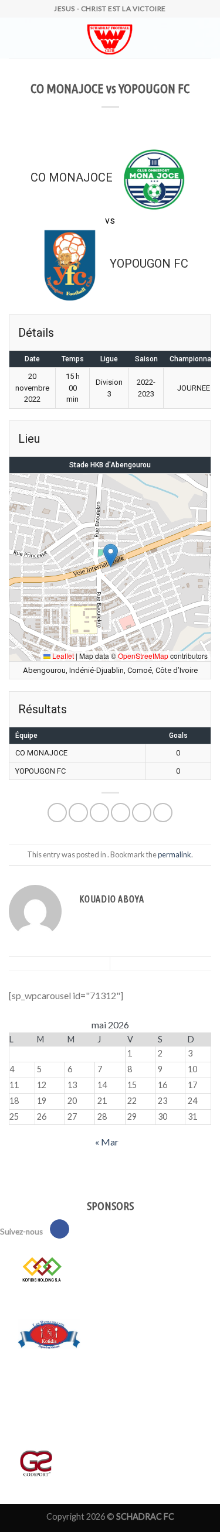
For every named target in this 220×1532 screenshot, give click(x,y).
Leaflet (62, 656)
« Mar (107, 1141)
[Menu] (16, 37)
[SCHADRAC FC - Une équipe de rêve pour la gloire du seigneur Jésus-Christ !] (110, 38)
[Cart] (37, 38)
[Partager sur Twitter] (99, 812)
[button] (110, 555)
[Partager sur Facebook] (78, 812)
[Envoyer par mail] (120, 812)
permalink (174, 854)
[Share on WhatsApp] (57, 812)
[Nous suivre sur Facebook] (59, 1229)
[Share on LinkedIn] (162, 812)
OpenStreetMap (143, 656)
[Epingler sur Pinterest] (141, 812)
